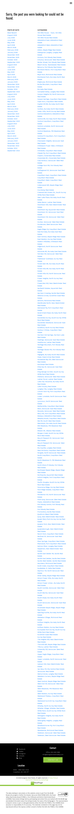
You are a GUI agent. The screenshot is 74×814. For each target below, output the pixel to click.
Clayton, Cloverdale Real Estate (49, 156)
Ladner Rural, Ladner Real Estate (49, 379)
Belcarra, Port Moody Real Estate (49, 67)
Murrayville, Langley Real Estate (49, 448)
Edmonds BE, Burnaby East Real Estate (51, 251)
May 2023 (10, 131)
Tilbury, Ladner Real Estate (47, 647)
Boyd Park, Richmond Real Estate (49, 74)
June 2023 (11, 128)
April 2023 (11, 133)
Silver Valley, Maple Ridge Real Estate (51, 576)
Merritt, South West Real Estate (49, 421)
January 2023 (12, 141)
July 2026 (11, 38)
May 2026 (10, 42)
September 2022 (13, 151)
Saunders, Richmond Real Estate (49, 563)
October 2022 (12, 148)
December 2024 (13, 84)
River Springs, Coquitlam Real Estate (51, 541)
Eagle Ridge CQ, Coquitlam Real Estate (51, 229)
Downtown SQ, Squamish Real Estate (51, 210)
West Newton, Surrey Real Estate (49, 694)
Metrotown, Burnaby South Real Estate (51, 423)
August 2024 (12, 94)
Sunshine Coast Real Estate (47, 634)
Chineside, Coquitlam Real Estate (49, 151)
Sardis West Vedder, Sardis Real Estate (51, 561)
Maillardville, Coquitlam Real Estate (50, 406)
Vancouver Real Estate (45, 671)
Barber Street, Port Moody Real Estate (51, 62)
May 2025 (10, 72)
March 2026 (11, 47)
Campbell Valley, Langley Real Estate (51, 92)
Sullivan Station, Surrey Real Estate (50, 627)
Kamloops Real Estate (45, 364)
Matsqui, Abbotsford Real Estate (49, 416)
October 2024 (12, 89)
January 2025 (12, 82)
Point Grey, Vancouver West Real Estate (51, 499)
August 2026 (12, 35)
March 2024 (11, 106)
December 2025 (13, 55)
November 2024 (13, 87)
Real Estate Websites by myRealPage (37, 780)
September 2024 (13, 92)
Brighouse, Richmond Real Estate (49, 82)
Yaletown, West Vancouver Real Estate (51, 735)
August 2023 (12, 124)
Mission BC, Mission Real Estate (49, 431)
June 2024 (11, 99)
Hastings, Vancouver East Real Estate (51, 340)
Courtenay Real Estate (45, 190)
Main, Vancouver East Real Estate (49, 409)
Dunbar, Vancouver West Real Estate (50, 222)
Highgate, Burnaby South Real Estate (51, 355)
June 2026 (11, 40)
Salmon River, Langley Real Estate (50, 546)
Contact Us (53, 760)
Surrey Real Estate (44, 637)
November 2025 (13, 57)
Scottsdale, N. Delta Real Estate (49, 568)
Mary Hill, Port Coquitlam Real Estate (51, 413)
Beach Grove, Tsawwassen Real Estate (51, 65)
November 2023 (13, 116)
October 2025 (12, 60)
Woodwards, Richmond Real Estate (50, 730)
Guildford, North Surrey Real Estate (50, 327)
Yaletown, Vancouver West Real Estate (51, 733)
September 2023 (13, 121)
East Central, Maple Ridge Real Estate (51, 237)
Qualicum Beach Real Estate (47, 514)
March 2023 (11, 136)
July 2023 (11, 126)
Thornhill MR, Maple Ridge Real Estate (51, 644)
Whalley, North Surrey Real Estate (50, 706)
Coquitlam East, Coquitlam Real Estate (51, 175)
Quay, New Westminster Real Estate (50, 517)
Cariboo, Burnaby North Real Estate (50, 109)
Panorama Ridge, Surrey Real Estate (50, 487)
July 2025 (11, 67)
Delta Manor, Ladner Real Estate (49, 202)
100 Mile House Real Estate (47, 38)
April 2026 (11, 45)
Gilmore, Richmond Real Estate (48, 300)
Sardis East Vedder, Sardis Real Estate (51, 558)
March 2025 (11, 77)
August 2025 (12, 65)
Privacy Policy (53, 778)
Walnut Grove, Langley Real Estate (50, 674)
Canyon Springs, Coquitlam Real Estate (51, 99)
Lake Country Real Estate (46, 386)
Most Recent (12, 33)
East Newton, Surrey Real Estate (49, 239)
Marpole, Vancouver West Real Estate (51, 411)
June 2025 (11, 70)
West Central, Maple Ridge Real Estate (51, 681)
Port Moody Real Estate (46, 509)
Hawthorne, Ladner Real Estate (49, 342)
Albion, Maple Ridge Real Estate (49, 50)
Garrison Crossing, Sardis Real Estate (51, 293)
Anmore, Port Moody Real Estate (49, 57)
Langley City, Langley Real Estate (49, 389)
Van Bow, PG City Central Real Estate (50, 669)
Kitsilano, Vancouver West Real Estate (51, 377)
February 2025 (12, 79)
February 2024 (12, 109)
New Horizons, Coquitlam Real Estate (51, 450)
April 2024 (11, 104)
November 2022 (13, 146)
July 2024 (11, 97)
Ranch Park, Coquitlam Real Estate (50, 534)
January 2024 (12, 111)
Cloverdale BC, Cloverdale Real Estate (51, 158)
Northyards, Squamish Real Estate (50, 475)
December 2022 (13, 143)
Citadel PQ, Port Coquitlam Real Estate (51, 153)
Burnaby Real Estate (44, 89)
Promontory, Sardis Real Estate (48, 512)
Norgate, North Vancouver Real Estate (51, 453)
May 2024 (11, 101)
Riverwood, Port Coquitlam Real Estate (51, 544)
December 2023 (13, 114)
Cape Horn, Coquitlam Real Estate (50, 101)
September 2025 (13, 62)
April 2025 (11, 74)
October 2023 (12, 119)
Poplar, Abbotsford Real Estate (48, 502)
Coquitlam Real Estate (45, 178)
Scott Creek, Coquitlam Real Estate (50, 566)
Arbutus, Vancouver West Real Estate (51, 60)
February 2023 (12, 138)
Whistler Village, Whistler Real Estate (51, 708)
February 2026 (12, 50)
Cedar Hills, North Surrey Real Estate (51, 111)
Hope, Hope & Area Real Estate (48, 357)
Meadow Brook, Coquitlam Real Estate (51, 418)
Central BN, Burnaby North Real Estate (51, 119)
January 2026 (12, 52)
